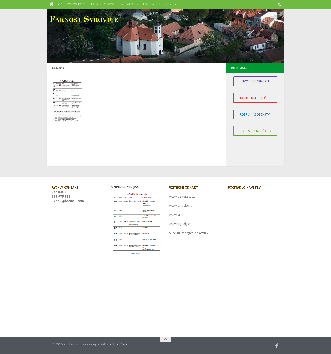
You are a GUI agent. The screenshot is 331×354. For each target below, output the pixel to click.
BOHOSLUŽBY (76, 4)
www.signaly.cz (180, 224)
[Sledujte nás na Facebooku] (276, 346)
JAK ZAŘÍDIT (128, 4)
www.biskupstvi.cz (182, 196)
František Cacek (118, 344)
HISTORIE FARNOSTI (102, 4)
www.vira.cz (177, 215)
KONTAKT (172, 4)
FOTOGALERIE (152, 4)
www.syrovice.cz (181, 205)
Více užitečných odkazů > (189, 233)
